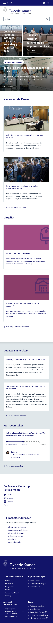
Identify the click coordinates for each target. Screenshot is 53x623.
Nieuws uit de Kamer (15, 533)
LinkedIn (8, 501)
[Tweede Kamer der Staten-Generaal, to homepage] (17, 10)
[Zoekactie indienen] (47, 19)
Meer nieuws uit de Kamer (16, 207)
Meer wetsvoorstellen (14, 466)
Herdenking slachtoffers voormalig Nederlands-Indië (22, 187)
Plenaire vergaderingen (16, 527)
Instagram (8, 498)
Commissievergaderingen (16, 530)
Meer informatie (14, 542)
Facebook (8, 495)
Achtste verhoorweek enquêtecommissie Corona (24, 136)
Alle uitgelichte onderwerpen (17, 327)
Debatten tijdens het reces (18, 253)
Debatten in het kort (15, 536)
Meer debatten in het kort (16, 416)
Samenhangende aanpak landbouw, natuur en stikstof (25, 387)
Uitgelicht (11, 539)
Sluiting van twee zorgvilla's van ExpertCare (25, 359)
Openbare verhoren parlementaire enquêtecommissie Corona (38, 42)
